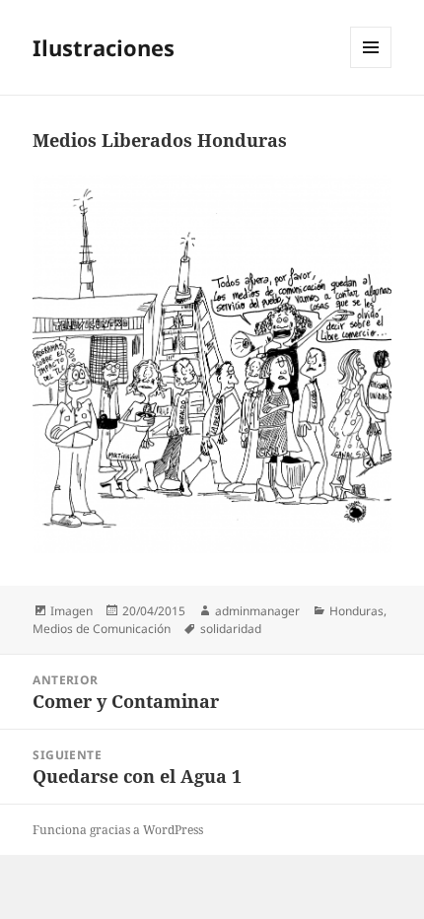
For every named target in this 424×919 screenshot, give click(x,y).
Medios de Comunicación (102, 628)
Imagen (71, 610)
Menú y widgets (371, 67)
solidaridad (230, 628)
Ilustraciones (104, 47)
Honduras (356, 610)
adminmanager (257, 610)
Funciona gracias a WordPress (118, 829)
